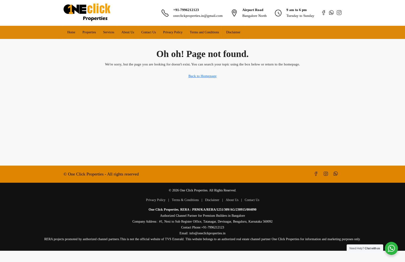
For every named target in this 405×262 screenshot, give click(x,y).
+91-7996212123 (186, 10)
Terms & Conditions (185, 200)
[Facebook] (317, 174)
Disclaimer (233, 32)
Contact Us (148, 32)
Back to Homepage (202, 76)
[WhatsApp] (337, 174)
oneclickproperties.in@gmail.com (198, 16)
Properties (89, 32)
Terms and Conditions (204, 32)
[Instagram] (327, 174)
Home (71, 32)
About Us (127, 32)
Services (108, 32)
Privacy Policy (173, 32)
